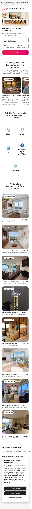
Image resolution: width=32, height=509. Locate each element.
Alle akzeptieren (15, 488)
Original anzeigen (15, 4)
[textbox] (9, 47)
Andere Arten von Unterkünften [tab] (11, 451)
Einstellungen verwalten (15, 497)
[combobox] (15, 41)
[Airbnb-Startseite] (3, 9)
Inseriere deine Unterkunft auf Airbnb (15, 9)
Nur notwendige (15, 493)
